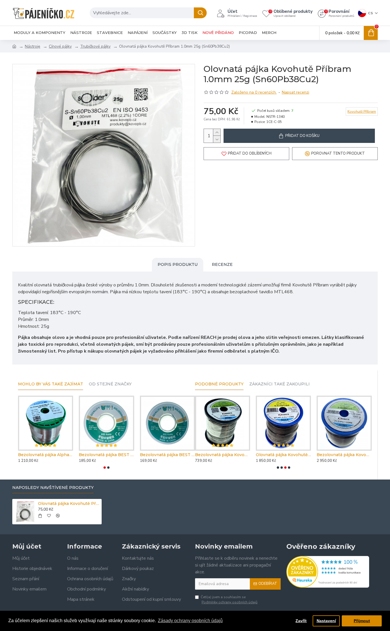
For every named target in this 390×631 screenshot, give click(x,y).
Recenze (222, 264)
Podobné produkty (219, 384)
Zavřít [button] (301, 620)
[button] (105, 467)
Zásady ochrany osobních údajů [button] (190, 620)
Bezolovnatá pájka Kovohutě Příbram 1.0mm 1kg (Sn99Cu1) (344, 454)
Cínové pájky (60, 46)
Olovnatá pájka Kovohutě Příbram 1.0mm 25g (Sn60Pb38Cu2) (69, 503)
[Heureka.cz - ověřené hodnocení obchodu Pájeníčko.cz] (327, 572)
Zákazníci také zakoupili (279, 384)
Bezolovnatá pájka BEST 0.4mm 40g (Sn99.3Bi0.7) (106, 454)
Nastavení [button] (326, 620)
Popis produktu (178, 264)
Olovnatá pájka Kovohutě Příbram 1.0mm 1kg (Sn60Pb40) (283, 454)
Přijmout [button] (362, 620)
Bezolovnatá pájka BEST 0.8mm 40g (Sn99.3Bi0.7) (167, 454)
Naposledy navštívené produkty (53, 487)
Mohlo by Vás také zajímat (50, 384)
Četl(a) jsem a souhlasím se (229, 599)
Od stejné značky (110, 384)
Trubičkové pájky (95, 46)
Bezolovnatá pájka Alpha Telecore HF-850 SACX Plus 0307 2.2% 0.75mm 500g (45, 454)
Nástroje (32, 46)
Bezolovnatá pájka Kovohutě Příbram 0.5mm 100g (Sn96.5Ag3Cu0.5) (222, 454)
